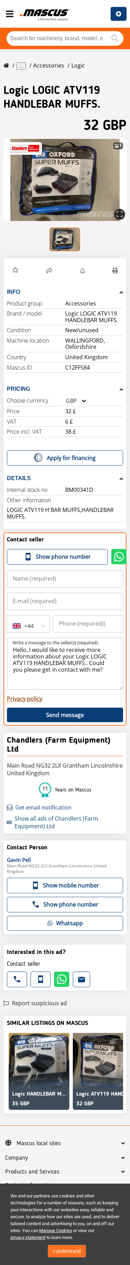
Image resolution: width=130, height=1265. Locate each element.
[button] (65, 180)
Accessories (48, 65)
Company (16, 1158)
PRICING (18, 389)
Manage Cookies (55, 1230)
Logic (78, 65)
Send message (65, 715)
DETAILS (19, 478)
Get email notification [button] (43, 807)
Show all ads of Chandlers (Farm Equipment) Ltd (56, 822)
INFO (13, 292)
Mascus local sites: (39, 1143)
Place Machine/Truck (119, 14)
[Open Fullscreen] (119, 214)
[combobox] (66, 401)
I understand (67, 1251)
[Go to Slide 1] (65, 239)
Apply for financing (71, 458)
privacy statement (27, 1237)
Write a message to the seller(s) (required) (55, 642)
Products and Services (32, 1172)
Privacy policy (24, 698)
